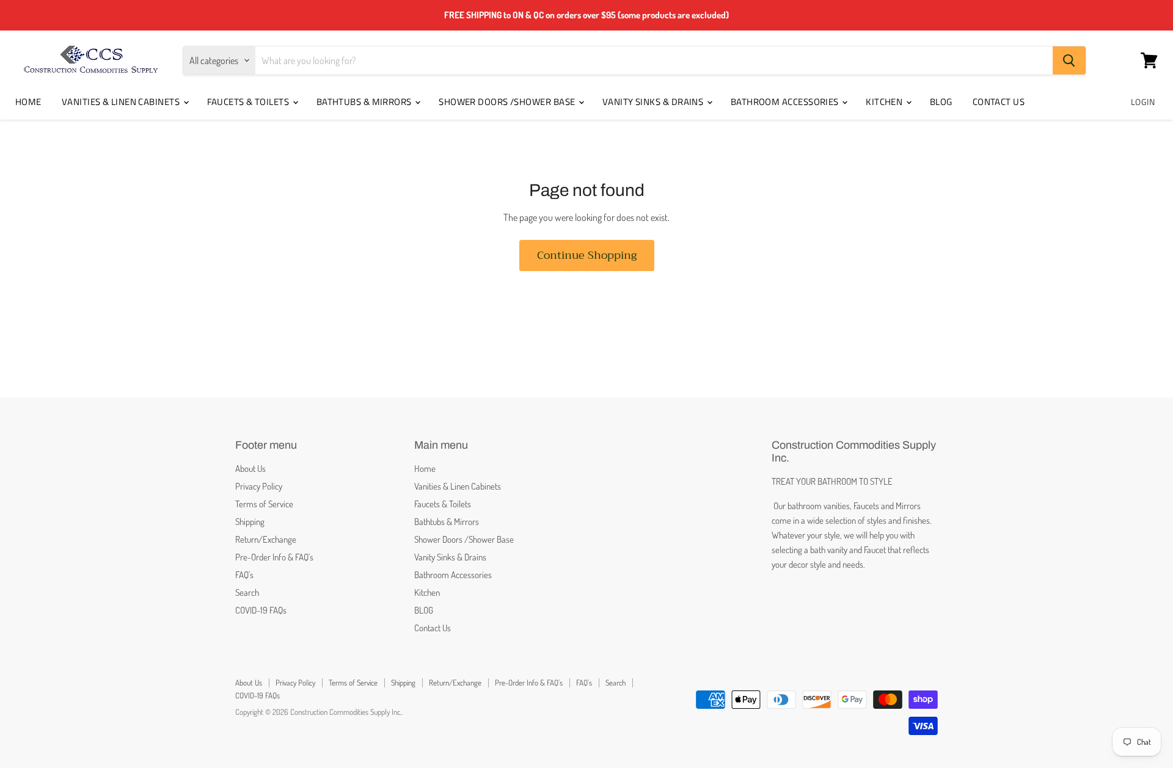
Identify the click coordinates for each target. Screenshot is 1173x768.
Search (247, 592)
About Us (250, 468)
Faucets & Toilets (249, 102)
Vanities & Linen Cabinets (122, 102)
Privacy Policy (258, 486)
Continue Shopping (587, 255)
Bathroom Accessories (786, 102)
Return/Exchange (265, 539)
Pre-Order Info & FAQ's (274, 557)
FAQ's (244, 575)
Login (1143, 101)
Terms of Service (264, 504)
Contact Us (999, 102)
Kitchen (885, 102)
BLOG (941, 102)
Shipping (250, 521)
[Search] (1069, 60)
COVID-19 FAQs (261, 610)
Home (28, 102)
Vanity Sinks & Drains (654, 102)
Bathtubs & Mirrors (365, 102)
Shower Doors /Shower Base (508, 102)
